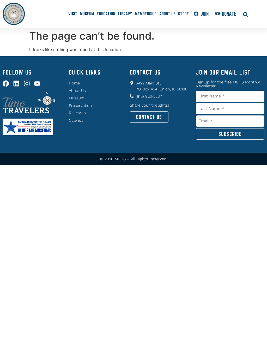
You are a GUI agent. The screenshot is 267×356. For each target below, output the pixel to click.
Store (183, 13)
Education (106, 13)
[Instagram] (26, 83)
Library (125, 13)
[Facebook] (6, 83)
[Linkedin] (16, 83)
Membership (146, 13)
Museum (87, 13)
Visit (72, 13)
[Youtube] (37, 83)
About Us (167, 13)
